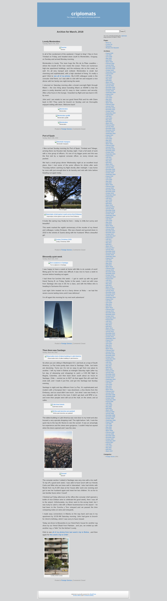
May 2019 (109, 201)
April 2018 (109, 224)
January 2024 (110, 106)
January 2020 (110, 188)
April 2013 (109, 326)
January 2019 (110, 208)
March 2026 (109, 61)
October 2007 (110, 439)
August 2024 (109, 94)
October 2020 (110, 172)
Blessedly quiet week (52, 257)
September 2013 (111, 318)
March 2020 (109, 184)
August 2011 (109, 360)
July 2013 (108, 321)
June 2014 (109, 302)
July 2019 (108, 198)
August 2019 (109, 196)
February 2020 (110, 186)
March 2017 (109, 246)
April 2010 (109, 388)
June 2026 (109, 56)
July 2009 (108, 403)
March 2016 (109, 266)
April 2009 (109, 408)
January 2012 (110, 352)
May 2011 (108, 365)
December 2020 (110, 169)
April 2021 (109, 162)
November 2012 (110, 335)
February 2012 (110, 350)
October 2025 (110, 70)
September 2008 (111, 420)
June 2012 (109, 343)
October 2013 (110, 316)
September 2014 (111, 297)
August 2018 (109, 217)
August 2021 (109, 155)
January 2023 (110, 126)
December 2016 (110, 251)
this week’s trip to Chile (59, 535)
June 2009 (109, 405)
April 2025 (109, 80)
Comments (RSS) (88, 595)
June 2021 (109, 159)
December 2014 (110, 292)
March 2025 (109, 82)
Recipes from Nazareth (112, 47)
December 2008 (110, 415)
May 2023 (109, 119)
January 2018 (110, 229)
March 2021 (109, 164)
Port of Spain (49, 136)
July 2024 (108, 96)
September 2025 (111, 72)
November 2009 (110, 396)
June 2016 (109, 261)
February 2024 (110, 104)
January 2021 (110, 167)
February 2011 (110, 370)
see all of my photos (62, 76)
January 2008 (110, 434)
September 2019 (111, 195)
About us (108, 42)
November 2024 (110, 89)
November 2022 (110, 130)
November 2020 (110, 171)
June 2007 (109, 446)
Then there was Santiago (54, 350)
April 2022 (109, 142)
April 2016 (109, 265)
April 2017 (109, 244)
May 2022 (109, 140)
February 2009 (110, 411)
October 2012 (110, 336)
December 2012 (110, 333)
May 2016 (109, 263)
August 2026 (109, 53)
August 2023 (109, 114)
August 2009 (109, 401)
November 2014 (110, 294)
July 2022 (108, 137)
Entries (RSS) (77, 595)
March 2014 (109, 307)
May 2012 (109, 345)
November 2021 (110, 150)
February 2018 (110, 227)
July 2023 (108, 116)
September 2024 (111, 92)
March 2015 (109, 287)
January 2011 (110, 372)
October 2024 (110, 90)
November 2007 (110, 437)
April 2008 (109, 429)
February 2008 (110, 432)
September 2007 (111, 440)
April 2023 (109, 121)
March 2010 (109, 389)
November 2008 (110, 417)
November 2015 (110, 273)
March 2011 (109, 369)
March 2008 (109, 430)
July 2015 (108, 280)
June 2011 (109, 364)
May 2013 (109, 324)
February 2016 (110, 268)
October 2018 (110, 213)
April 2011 (108, 367)
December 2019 (110, 189)
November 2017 (110, 232)
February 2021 (110, 166)
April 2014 (109, 306)
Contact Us (109, 44)
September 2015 (111, 277)
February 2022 (110, 145)
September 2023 (111, 113)
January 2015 (110, 290)
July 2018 (108, 219)
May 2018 (109, 222)
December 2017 (110, 230)
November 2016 (110, 253)
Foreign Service (66, 129)
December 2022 (110, 128)
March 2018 (109, 225)
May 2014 (109, 304)
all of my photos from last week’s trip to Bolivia (70, 532)
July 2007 (108, 444)
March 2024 (109, 102)
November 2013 (110, 314)
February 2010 (110, 391)
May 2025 (109, 79)
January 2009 (110, 413)
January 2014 (110, 311)
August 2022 (109, 135)
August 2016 (109, 258)
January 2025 (110, 85)
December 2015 (110, 271)
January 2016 (110, 270)
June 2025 (109, 77)
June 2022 (109, 138)
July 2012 (108, 341)
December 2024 (110, 87)
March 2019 (109, 205)
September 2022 (111, 133)
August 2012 (109, 340)
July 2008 (108, 423)
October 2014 (110, 295)
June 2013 (109, 323)
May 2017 (109, 242)
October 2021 (110, 152)
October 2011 (110, 357)
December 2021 (110, 149)
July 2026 (108, 55)
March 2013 (109, 328)
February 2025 (110, 84)
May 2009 (109, 406)
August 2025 (109, 73)
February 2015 (110, 289)
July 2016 (108, 259)
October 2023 (110, 111)
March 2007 (109, 451)
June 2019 (109, 200)
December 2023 (110, 108)
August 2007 (109, 442)
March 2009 (109, 410)
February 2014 (110, 309)
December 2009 (110, 394)
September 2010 (111, 379)
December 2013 (110, 312)
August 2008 (109, 422)
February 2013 (110, 330)
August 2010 (109, 381)
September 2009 (111, 400)
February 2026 (110, 63)
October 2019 (110, 193)
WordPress (93, 594)
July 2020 (108, 178)
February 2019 (110, 207)
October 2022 (110, 131)
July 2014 (108, 300)
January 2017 (110, 249)
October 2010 (110, 377)
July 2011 (108, 362)
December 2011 (110, 353)
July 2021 (108, 157)
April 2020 (109, 183)
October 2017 (110, 234)
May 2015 (109, 283)
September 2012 (111, 338)
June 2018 (109, 220)
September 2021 (111, 154)
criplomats (83, 13)
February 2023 (110, 125)
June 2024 (109, 97)
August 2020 (109, 176)
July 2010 (108, 382)
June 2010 (109, 384)
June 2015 (109, 282)
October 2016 (110, 254)
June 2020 (109, 179)
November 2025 (110, 68)
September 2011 (110, 359)
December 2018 (110, 210)
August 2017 (109, 237)
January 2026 (110, 65)
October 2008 (110, 418)
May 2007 (109, 447)
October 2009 (110, 398)
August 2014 (109, 299)
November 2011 (110, 355)
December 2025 (110, 67)
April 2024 (109, 101)
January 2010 (110, 393)
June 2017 (109, 241)
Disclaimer (109, 46)
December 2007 (110, 435)
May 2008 (109, 427)
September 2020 (111, 174)
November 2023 (110, 109)
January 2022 (110, 147)
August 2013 (109, 319)
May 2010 (109, 386)
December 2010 (110, 374)
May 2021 (109, 160)
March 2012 (109, 348)
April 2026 (109, 60)
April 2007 (109, 449)
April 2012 (109, 347)
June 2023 (109, 118)
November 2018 (110, 212)
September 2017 (111, 236)
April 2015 (109, 285)
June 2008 (109, 425)
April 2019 (109, 203)
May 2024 (109, 99)
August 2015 (109, 278)
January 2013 (110, 331)
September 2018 (111, 215)
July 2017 (108, 239)
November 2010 (110, 376)
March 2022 (109, 143)
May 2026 (109, 58)
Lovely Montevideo (51, 41)
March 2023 (109, 123)
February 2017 (110, 248)
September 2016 (111, 256)
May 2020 (109, 181)
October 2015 (110, 275)
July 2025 (108, 75)
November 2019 (110, 191)
